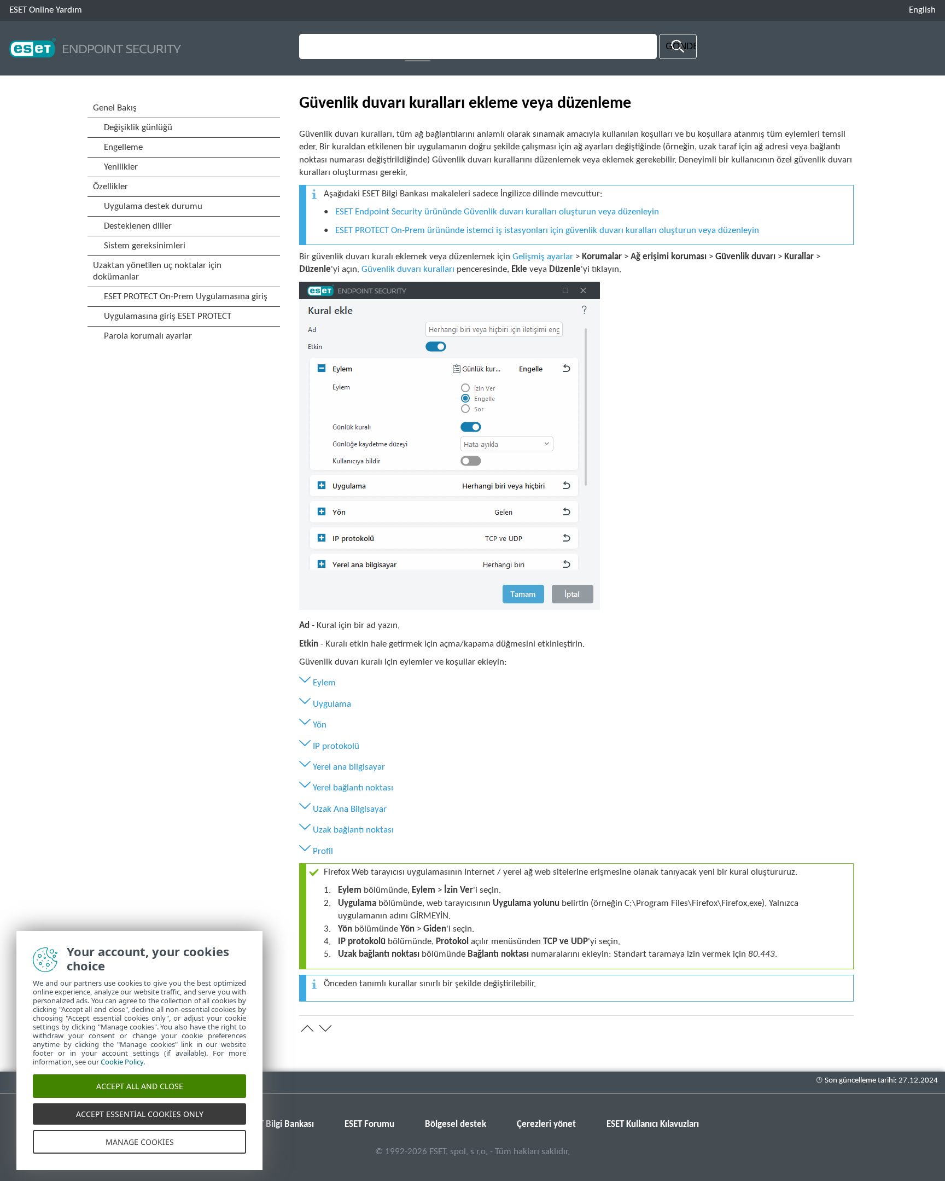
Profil (323, 851)
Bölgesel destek (455, 1124)
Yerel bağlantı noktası (353, 788)
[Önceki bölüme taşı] (307, 1028)
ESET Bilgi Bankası (280, 1124)
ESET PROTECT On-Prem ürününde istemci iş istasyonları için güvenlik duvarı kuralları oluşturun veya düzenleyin (547, 230)
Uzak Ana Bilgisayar (350, 809)
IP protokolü (336, 746)
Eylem (324, 683)
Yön (319, 725)
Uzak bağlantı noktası (353, 830)
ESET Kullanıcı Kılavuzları (652, 1124)
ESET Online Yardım (45, 10)
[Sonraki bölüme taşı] (325, 1028)
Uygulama (332, 704)
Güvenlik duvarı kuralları (407, 269)
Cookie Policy (122, 1062)
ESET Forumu (369, 1124)
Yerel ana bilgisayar (349, 767)
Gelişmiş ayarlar (542, 256)
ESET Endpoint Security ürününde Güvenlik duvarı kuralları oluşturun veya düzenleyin (497, 212)
